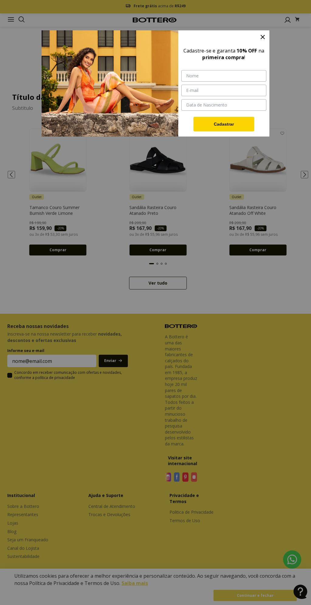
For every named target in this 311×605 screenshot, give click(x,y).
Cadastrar (224, 124)
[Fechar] (263, 37)
